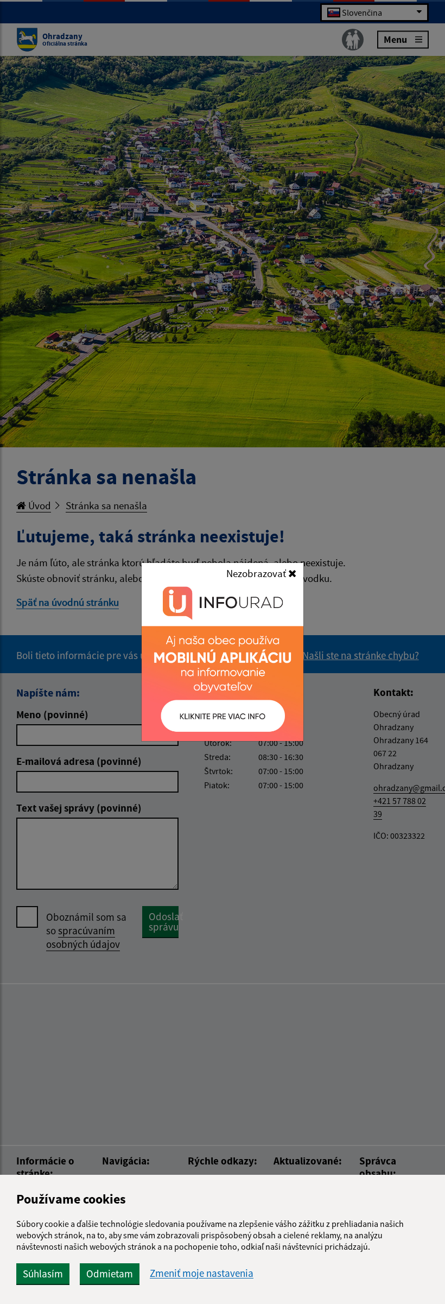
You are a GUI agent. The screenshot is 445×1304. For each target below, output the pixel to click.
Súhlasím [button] (43, 1273)
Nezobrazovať (257, 573)
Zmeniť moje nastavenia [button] (201, 1273)
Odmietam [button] (109, 1273)
